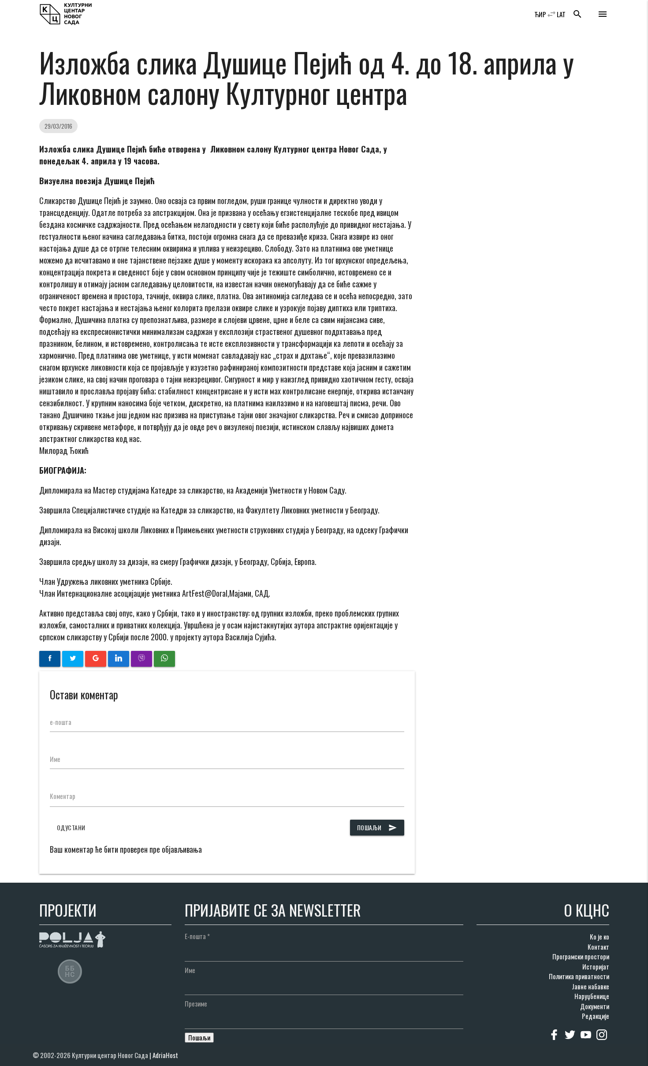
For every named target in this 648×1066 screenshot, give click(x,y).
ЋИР (540, 14)
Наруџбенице (591, 996)
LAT (561, 14)
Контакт (598, 946)
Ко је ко (599, 936)
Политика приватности (579, 976)
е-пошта (60, 722)
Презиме (196, 1003)
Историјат (595, 966)
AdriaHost (165, 1055)
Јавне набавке (590, 986)
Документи (594, 1006)
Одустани (71, 827)
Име (55, 759)
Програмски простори (580, 956)
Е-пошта (197, 936)
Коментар (62, 796)
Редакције (595, 1016)
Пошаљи (377, 827)
